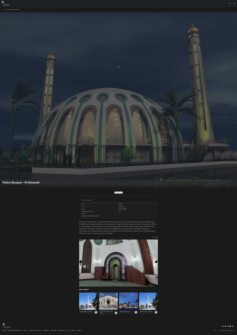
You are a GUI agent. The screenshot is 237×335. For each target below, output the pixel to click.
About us (25, 330)
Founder (31, 330)
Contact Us (79, 330)
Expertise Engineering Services (15, 330)
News (68, 330)
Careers (73, 330)
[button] (115, 285)
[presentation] (80, 262)
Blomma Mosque (85, 311)
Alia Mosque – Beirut (106, 311)
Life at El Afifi (53, 330)
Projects (4, 330)
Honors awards (38, 330)
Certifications (46, 330)
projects (4, 9)
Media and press (62, 330)
